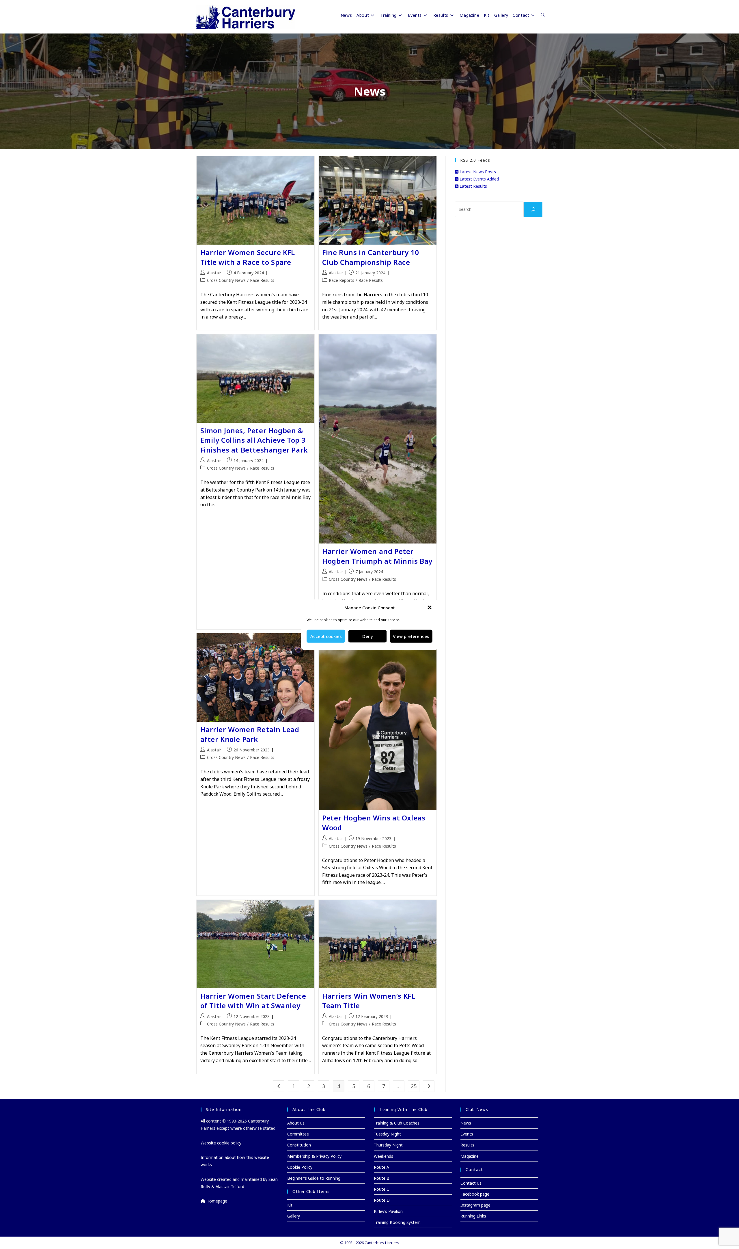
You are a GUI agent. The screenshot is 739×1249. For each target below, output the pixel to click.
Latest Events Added (478, 179)
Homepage (216, 1201)
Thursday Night (388, 1145)
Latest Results (472, 186)
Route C (381, 1189)
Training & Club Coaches (396, 1123)
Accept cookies (326, 636)
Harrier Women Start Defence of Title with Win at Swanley (253, 1000)
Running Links (473, 1216)
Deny (367, 636)
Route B (381, 1178)
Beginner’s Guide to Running (313, 1178)
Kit (289, 1205)
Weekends (383, 1156)
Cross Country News (226, 280)
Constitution (299, 1145)
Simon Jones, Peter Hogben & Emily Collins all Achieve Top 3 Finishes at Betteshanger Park (254, 440)
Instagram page (475, 1205)
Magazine (469, 1156)
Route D (382, 1200)
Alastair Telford (230, 1186)
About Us (296, 1123)
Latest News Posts (477, 171)
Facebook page (474, 1194)
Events (466, 1134)
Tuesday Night (387, 1134)
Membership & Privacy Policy (314, 1156)
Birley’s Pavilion (388, 1211)
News (465, 1123)
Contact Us (471, 1183)
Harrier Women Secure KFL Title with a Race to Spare (247, 257)
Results (467, 1145)
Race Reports (341, 280)
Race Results (262, 280)
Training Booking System (397, 1222)
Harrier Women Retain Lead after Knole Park (249, 734)
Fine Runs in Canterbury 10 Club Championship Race (370, 257)
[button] (429, 607)
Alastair (214, 273)
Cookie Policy (299, 1167)
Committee (298, 1134)
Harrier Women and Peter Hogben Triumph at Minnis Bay (377, 556)
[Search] (533, 209)
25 (414, 1086)
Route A (381, 1167)
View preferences (411, 636)
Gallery (293, 1216)
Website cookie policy (221, 1143)
